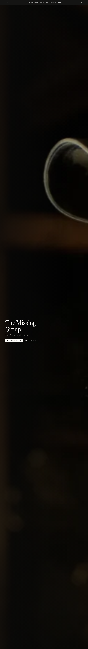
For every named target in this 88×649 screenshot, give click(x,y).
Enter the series (31, 340)
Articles (42, 2)
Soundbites (53, 2)
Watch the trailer (15, 340)
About (59, 2)
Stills (47, 2)
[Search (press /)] (81, 2)
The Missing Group (33, 2)
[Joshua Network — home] (7, 2)
